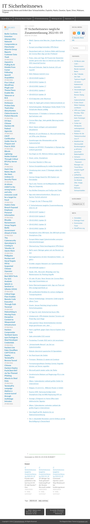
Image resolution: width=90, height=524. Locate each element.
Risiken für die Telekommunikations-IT (80, 136)
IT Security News (9, 28)
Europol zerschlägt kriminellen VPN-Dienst (43, 47)
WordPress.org (79, 228)
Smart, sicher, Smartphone (38, 158)
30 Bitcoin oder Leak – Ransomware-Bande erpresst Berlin (79, 66)
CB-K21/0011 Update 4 (37, 90)
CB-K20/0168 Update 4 (37, 268)
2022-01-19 (33, 501)
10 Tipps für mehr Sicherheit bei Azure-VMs (44, 312)
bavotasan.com (82, 521)
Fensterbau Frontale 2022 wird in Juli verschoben (46, 340)
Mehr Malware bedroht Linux (39, 74)
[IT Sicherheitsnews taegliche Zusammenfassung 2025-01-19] (32, 480)
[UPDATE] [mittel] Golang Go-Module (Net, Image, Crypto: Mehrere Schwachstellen (79, 182)
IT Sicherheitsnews (22, 6)
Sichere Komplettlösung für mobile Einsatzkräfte (45, 166)
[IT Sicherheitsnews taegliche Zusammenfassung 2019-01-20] (60, 480)
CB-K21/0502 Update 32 (37, 228)
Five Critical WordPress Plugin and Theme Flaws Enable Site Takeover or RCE (9, 90)
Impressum (68, 18)
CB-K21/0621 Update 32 (37, 224)
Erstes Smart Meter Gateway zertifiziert (79, 105)
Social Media (6, 18)
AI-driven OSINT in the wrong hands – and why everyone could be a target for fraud (10, 192)
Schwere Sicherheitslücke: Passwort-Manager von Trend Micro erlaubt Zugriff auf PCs (80, 164)
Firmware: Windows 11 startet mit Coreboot (44, 359)
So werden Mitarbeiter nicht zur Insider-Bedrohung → (57, 511)
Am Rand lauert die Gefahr (38, 355)
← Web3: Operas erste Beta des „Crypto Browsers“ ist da (33, 511)
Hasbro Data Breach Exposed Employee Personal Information (11, 210)
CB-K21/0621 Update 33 (37, 220)
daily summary (29, 26)
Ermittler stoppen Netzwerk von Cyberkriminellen (46, 263)
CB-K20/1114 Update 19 (37, 94)
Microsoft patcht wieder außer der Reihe (43, 370)
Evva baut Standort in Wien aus (40, 162)
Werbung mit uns (57, 18)
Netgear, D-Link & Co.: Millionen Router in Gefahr (46, 388)
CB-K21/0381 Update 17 (37, 86)
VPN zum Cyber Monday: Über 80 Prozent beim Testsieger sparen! (79, 115)
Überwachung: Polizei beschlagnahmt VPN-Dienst (46, 246)
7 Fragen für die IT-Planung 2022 (40, 201)
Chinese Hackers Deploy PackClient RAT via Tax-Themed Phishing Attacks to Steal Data (11, 373)
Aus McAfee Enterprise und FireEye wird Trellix (45, 190)
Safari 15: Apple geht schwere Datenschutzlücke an (47, 103)
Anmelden (77, 218)
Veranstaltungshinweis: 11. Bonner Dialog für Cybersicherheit (79, 95)
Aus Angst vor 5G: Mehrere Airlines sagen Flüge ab (47, 154)
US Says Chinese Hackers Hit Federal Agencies (9, 126)
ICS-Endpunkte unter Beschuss (40, 99)
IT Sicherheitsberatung (41, 18)
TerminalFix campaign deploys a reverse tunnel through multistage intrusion (10, 393)
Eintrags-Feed (79, 220)
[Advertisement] (47, 439)
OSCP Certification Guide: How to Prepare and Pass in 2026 (10, 141)
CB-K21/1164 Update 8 (37, 216)
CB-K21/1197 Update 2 (37, 212)
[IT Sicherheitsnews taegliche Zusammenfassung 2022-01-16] (46, 480)
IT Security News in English (23, 18)
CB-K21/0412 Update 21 (37, 82)
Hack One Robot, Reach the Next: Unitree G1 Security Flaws (10, 174)
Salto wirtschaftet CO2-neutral (39, 336)
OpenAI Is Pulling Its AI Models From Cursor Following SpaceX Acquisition (9, 70)
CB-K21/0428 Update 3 (37, 78)
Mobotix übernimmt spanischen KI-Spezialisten (45, 351)
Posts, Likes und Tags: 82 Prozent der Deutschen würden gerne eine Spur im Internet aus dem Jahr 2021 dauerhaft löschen (46, 60)
